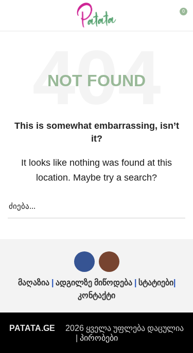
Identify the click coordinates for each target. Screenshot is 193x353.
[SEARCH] (171, 207)
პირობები (99, 338)
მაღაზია (33, 282)
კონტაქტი (96, 295)
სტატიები (155, 282)
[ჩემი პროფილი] (160, 15)
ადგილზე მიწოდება (94, 282)
